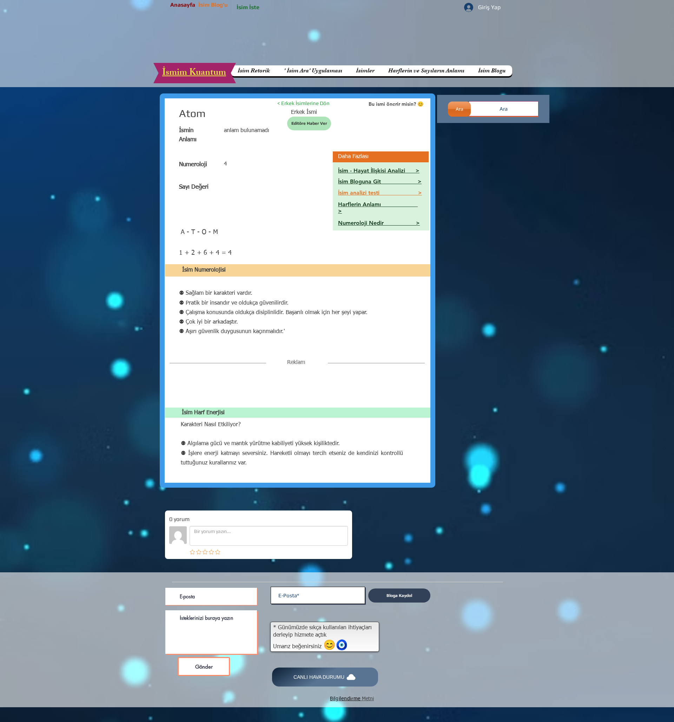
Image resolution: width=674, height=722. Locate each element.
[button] (426, 70)
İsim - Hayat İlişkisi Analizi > (378, 170)
